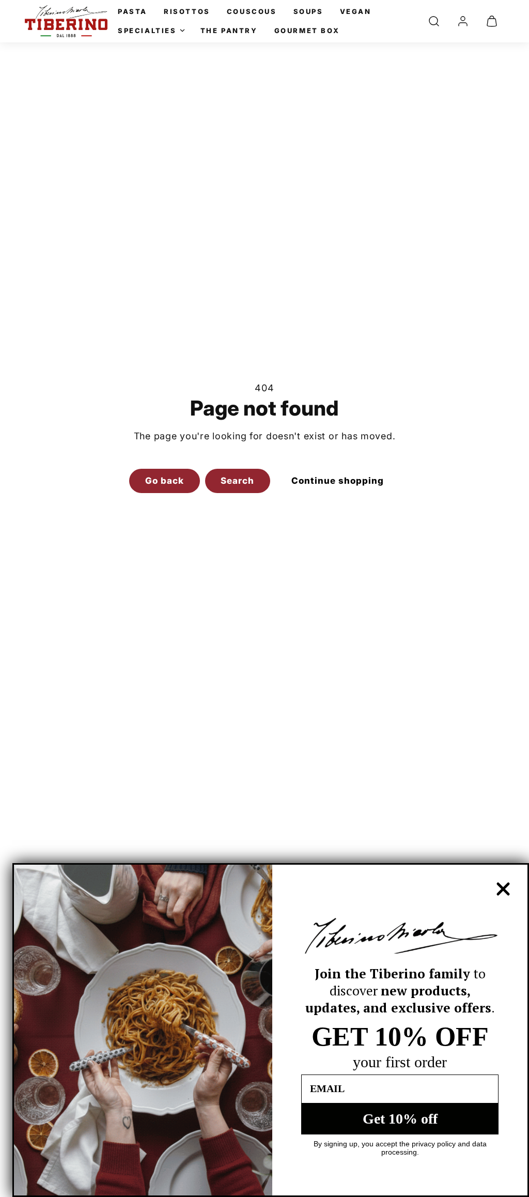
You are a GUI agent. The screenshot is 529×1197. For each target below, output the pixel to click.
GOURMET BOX (307, 30)
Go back (164, 480)
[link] (462, 21)
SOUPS (308, 11)
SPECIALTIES (147, 30)
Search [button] (237, 480)
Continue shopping (337, 480)
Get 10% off (400, 1119)
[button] (434, 21)
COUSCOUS (252, 11)
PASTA (132, 11)
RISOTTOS (187, 11)
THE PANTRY (229, 30)
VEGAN (355, 11)
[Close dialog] (503, 889)
